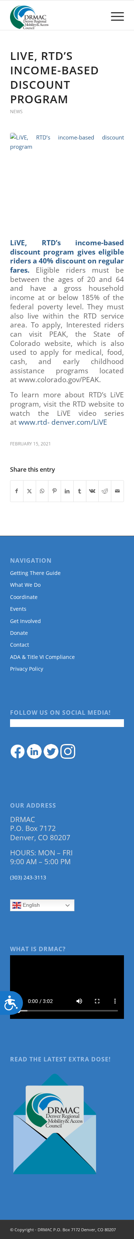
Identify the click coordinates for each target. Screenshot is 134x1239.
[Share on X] (29, 491)
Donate (19, 632)
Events (18, 608)
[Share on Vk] (92, 491)
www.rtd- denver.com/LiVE (63, 422)
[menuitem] (113, 15)
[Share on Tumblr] (80, 491)
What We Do (25, 584)
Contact (19, 644)
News (16, 111)
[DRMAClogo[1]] (55, 15)
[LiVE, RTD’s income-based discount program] (67, 181)
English (30, 905)
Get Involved (25, 620)
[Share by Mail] (117, 491)
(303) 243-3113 (28, 877)
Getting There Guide (35, 572)
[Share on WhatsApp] (42, 491)
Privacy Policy (26, 668)
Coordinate (24, 596)
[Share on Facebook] (16, 491)
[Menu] (113, 15)
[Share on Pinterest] (54, 491)
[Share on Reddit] (105, 491)
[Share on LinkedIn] (67, 491)
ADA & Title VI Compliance (42, 656)
